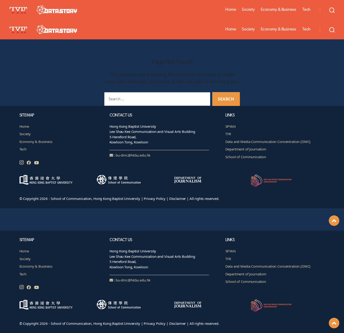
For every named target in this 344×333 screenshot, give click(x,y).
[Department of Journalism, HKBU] (211, 305)
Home (230, 9)
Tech (306, 9)
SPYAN (230, 251)
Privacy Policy (154, 323)
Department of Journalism (245, 274)
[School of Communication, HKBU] (133, 305)
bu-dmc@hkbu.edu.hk (133, 280)
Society (248, 9)
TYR (228, 258)
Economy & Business (278, 9)
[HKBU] (56, 305)
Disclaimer (177, 323)
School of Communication (245, 281)
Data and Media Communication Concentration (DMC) (268, 266)
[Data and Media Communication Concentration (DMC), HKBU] (288, 305)
